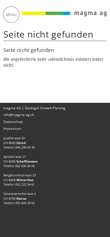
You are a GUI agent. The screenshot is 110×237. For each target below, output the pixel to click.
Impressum (12, 128)
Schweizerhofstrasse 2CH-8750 (19, 196)
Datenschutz (13, 121)
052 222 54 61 (25, 184)
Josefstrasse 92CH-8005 (14, 140)
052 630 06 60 (25, 166)
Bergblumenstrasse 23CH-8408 (19, 177)
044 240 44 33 (25, 147)
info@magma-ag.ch (18, 114)
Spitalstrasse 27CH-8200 (20, 158)
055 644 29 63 (25, 203)
